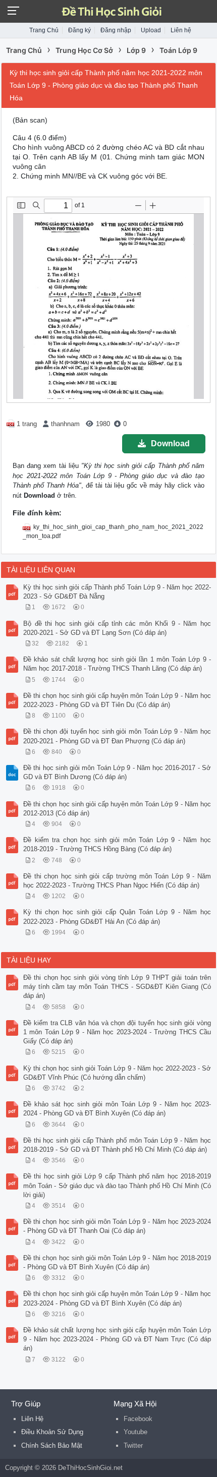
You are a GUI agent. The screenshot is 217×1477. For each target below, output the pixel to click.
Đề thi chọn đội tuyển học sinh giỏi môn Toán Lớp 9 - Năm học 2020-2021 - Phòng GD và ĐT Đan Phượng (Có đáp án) (117, 736)
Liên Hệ (32, 1419)
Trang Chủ (44, 30)
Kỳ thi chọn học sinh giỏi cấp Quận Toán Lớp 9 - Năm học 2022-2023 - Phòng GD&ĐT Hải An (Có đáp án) (117, 916)
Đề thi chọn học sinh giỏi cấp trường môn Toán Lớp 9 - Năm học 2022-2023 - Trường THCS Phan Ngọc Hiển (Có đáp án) (117, 880)
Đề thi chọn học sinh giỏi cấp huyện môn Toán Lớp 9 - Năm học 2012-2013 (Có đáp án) (117, 808)
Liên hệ (181, 30)
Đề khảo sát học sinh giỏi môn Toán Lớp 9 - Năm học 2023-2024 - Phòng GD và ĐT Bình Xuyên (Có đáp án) (117, 1108)
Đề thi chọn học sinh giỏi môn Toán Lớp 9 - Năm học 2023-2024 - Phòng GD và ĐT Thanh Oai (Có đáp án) (117, 1226)
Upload (151, 30)
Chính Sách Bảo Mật (51, 1445)
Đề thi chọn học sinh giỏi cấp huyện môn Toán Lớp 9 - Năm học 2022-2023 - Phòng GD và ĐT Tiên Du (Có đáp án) (117, 700)
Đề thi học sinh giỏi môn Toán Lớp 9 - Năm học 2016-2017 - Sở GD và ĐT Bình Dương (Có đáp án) (117, 772)
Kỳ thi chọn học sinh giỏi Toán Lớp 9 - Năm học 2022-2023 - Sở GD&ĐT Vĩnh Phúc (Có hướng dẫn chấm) (117, 1073)
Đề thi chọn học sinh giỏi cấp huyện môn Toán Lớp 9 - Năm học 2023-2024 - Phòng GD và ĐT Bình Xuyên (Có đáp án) (117, 1298)
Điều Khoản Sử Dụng (52, 1432)
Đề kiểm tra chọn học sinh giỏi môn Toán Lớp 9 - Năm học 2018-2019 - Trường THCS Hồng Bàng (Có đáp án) (117, 844)
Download (170, 443)
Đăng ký (79, 30)
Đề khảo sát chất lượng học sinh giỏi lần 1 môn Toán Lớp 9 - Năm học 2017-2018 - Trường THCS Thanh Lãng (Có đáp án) (117, 664)
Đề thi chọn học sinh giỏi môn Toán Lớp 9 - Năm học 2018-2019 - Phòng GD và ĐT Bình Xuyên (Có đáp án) (117, 1262)
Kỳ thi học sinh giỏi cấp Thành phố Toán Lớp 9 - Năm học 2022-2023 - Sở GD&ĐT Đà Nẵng (117, 591)
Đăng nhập (115, 30)
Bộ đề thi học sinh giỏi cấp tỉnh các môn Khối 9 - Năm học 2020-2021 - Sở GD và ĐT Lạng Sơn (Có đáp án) (117, 628)
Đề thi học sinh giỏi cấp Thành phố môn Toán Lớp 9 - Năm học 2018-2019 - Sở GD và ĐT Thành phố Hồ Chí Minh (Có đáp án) (117, 1145)
